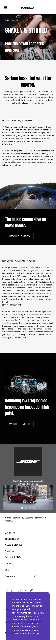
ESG (7, 570)
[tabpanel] (28, 497)
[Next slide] (46, 498)
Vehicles (10, 533)
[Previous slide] (9, 498)
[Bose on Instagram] (31, 591)
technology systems (23, 517)
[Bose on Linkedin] (13, 591)
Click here (25, 623)
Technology (12, 539)
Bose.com (10, 576)
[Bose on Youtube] (25, 591)
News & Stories (13, 545)
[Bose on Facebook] (6, 591)
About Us (9, 551)
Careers (8, 563)
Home (8, 517)
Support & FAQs (13, 557)
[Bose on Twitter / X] (19, 591)
